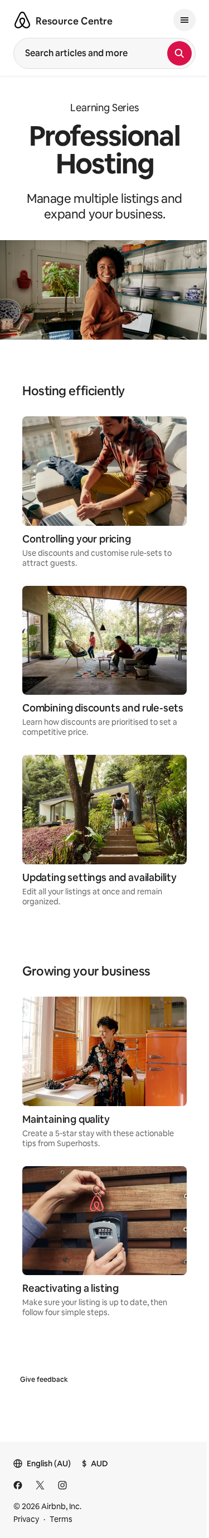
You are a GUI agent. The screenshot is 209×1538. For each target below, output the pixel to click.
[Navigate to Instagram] (62, 1485)
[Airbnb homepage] (22, 20)
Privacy (26, 1519)
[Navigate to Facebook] (17, 1485)
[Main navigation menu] (184, 20)
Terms (61, 1519)
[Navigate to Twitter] (40, 1485)
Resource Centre (74, 21)
